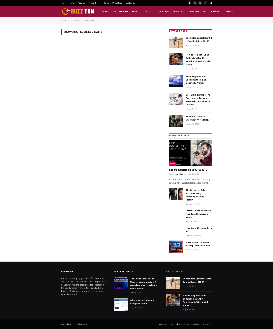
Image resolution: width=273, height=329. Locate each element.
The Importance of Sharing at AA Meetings (197, 118)
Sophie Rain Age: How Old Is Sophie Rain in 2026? (199, 39)
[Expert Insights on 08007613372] (190, 153)
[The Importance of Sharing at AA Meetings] (176, 121)
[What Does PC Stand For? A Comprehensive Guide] (176, 247)
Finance (216, 11)
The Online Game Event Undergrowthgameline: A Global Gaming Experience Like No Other (143, 283)
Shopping (193, 11)
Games (229, 11)
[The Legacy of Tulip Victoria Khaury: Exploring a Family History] (176, 194)
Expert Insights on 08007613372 (188, 169)
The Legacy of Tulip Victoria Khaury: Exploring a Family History (196, 195)
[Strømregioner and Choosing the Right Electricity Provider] (176, 81)
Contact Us (130, 2)
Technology (120, 11)
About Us (81, 2)
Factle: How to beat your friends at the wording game (198, 214)
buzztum (71, 324)
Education (162, 11)
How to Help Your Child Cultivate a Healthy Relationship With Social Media (198, 59)
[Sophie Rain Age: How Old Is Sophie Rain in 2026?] (176, 42)
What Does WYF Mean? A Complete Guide (142, 302)
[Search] (210, 3)
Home (71, 2)
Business (178, 11)
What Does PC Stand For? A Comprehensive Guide (198, 244)
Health (147, 11)
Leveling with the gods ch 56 (199, 230)
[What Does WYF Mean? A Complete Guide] (121, 304)
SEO (205, 11)
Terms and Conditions (113, 2)
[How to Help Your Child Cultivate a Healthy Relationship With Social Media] (176, 59)
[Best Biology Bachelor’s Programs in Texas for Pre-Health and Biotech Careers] (176, 99)
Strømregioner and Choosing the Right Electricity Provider (196, 79)
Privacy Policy (94, 2)
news (105, 11)
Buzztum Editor (177, 174)
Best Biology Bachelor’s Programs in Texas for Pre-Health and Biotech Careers (198, 99)
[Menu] (63, 3)
